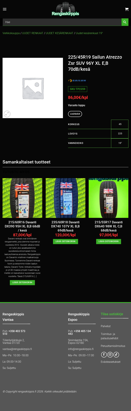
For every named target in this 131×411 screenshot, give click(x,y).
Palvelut (106, 326)
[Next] (128, 235)
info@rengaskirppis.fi (81, 349)
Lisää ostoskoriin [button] (22, 282)
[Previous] (2, 235)
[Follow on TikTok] (116, 354)
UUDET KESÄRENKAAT (59, 33)
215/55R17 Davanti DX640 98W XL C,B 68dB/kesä (109, 226)
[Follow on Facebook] (104, 354)
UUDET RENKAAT (32, 33)
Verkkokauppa (11, 33)
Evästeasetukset (110, 361)
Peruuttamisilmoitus (113, 346)
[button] (5, 9)
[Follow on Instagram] (110, 354)
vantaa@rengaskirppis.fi (17, 349)
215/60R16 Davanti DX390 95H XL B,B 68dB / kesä (22, 226)
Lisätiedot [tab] (75, 114)
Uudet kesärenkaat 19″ (89, 33)
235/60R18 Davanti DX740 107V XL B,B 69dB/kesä (65, 226)
